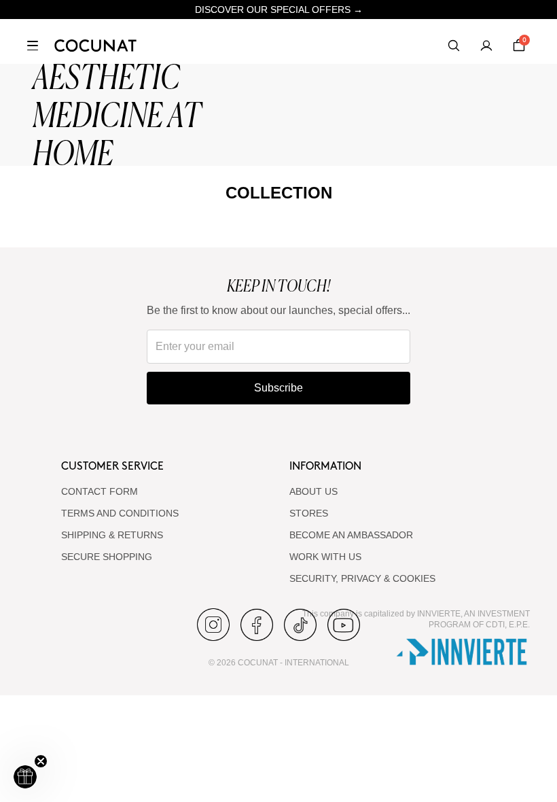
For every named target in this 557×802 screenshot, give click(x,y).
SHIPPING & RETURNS (112, 534)
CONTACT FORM (99, 491)
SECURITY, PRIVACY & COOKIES (362, 578)
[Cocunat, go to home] (95, 45)
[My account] (486, 45)
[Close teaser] (41, 761)
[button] (25, 776)
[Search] (454, 45)
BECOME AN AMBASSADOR (351, 534)
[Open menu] (32, 45)
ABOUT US (313, 491)
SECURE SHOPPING (106, 556)
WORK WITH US (325, 556)
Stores (308, 513)
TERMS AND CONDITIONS (120, 513)
